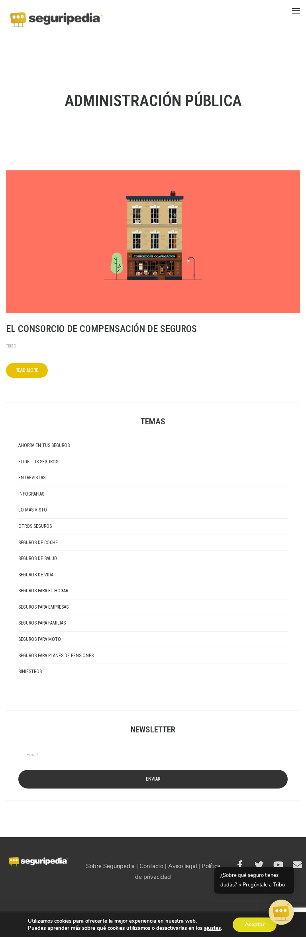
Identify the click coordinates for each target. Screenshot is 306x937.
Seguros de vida (35, 575)
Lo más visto (32, 510)
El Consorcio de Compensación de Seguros (101, 328)
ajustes (212, 928)
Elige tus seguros (38, 462)
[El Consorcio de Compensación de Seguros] (153, 241)
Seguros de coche (38, 542)
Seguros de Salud (37, 558)
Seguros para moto (39, 639)
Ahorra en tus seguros (44, 445)
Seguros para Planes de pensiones (56, 655)
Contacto (151, 866)
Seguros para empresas (43, 607)
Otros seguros (35, 526)
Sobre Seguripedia (110, 866)
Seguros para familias (42, 623)
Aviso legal (182, 866)
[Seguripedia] (56, 16)
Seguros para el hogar (43, 590)
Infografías (31, 494)
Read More (27, 370)
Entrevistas (31, 477)
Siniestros (30, 671)
